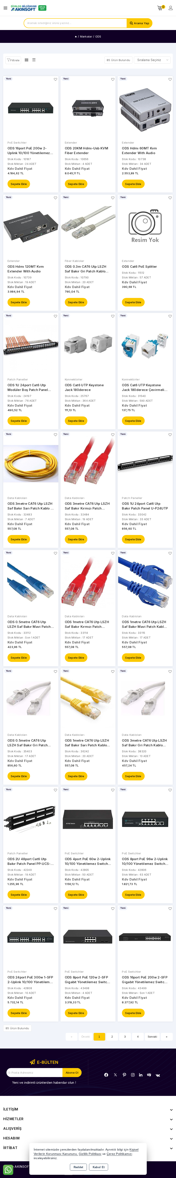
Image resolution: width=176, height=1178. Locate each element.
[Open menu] (6, 8)
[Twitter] (115, 1075)
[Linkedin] (140, 1075)
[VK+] (158, 1075)
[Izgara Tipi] (26, 59)
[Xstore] (28, 8)
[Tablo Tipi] (33, 59)
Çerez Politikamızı (119, 1153)
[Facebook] (106, 1075)
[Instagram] (132, 1075)
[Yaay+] (149, 1075)
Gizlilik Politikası (90, 1153)
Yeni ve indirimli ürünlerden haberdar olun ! (44, 1082)
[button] (13, 60)
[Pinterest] (124, 1075)
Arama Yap (141, 23)
